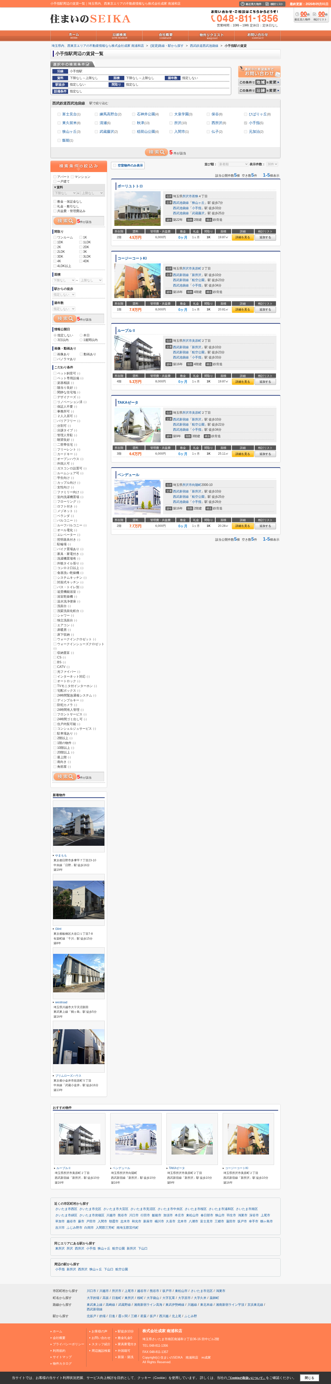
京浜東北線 (255, 1304)
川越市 (111, 1215)
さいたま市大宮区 (115, 1209)
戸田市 (91, 1221)
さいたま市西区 (66, 1209)
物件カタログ (62, 1363)
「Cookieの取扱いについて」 (246, 1378)
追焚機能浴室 (68, 591)
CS (61, 657)
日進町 (116, 1298)
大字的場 (93, 1298)
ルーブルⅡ (127, 330)
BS (61, 662)
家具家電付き (127, 1344)
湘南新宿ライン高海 (148, 1304)
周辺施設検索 (101, 1350)
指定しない (65, 335)
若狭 (195, 196)
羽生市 (231, 1215)
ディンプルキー (70, 700)
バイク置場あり (70, 549)
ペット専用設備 (70, 378)
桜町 (140, 1298)
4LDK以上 (64, 266)
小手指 (256, 123)
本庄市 (179, 1215)
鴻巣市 (242, 1215)
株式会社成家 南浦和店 (162, 1331)
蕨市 (81, 1221)
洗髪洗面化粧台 (70, 611)
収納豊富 (65, 653)
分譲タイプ (67, 430)
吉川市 (60, 1227)
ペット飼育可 (68, 373)
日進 (112, 1316)
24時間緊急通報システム (76, 695)
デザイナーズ (68, 397)
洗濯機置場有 (68, 558)
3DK (60, 256)
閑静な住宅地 (68, 392)
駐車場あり (67, 733)
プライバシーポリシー (68, 1344)
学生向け (65, 478)
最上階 (64, 757)
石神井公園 (148, 114)
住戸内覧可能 (68, 724)
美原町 (196, 268)
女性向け (65, 487)
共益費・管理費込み (71, 211)
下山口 (143, 1248)
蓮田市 (231, 1221)
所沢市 (187, 196)
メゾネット (67, 511)
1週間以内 (90, 340)
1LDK (87, 242)
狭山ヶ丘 (71, 131)
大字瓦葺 (168, 1298)
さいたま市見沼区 (143, 1209)
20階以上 (65, 752)
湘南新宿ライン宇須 (230, 1304)
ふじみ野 (190, 1316)
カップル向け (68, 482)
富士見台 (71, 114)
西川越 (164, 1316)
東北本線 (206, 1304)
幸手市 (253, 1221)
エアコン (65, 625)
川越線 (192, 1304)
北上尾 (176, 1316)
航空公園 (198, 280)
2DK (86, 247)
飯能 (67, 140)
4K (59, 261)
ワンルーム (65, 237)
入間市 (181, 131)
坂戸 (153, 1316)
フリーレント (68, 449)
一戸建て (63, 181)
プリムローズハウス (68, 1075)
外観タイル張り (70, 563)
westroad (61, 1002)
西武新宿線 (181, 275)
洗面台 (64, 606)
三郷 (134, 1316)
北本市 (182, 1221)
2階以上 (64, 738)
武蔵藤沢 (109, 131)
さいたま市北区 (90, 1209)
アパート (63, 177)
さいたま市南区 (247, 1209)
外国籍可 (124, 1350)
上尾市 (265, 1215)
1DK (60, 242)
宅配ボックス (68, 690)
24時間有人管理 (70, 710)
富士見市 (206, 1221)
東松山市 (192, 1215)
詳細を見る (243, 237)
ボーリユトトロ (130, 186)
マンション (82, 177)
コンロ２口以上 (70, 568)
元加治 (256, 131)
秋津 (143, 123)
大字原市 (184, 1298)
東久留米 (71, 123)
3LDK (87, 256)
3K (85, 251)
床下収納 (65, 634)
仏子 (217, 131)
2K (59, 247)
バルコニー (67, 520)
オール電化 (67, 530)
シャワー (65, 615)
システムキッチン (72, 577)
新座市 (148, 1221)
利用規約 (59, 1350)
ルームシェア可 (70, 473)
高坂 (105, 1298)
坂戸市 (242, 1221)
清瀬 (105, 123)
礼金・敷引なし (68, 206)
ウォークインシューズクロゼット (79, 646)
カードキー (67, 454)
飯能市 (156, 1215)
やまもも (61, 855)
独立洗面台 (67, 620)
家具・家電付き (70, 554)
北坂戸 (91, 1316)
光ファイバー (68, 671)
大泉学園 (183, 114)
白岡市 (89, 1227)
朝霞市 (113, 1221)
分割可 (64, 425)
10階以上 (65, 748)
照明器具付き (68, 539)
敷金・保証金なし (69, 201)
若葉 (143, 1316)
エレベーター (68, 535)
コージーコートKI (132, 258)
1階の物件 (66, 743)
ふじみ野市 (74, 1227)
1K (85, 237)
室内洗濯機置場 (70, 497)
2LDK (61, 251)
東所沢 (60, 1248)
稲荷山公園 (148, 131)
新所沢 (196, 275)
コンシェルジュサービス (76, 728)
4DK (86, 261)
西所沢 (219, 123)
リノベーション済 (72, 402)
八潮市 (193, 1221)
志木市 (125, 1221)
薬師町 (214, 1298)
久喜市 (170, 1221)
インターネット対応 (73, 676)
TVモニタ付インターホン (77, 686)
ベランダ (65, 516)
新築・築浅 (126, 1357)
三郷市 (219, 1221)
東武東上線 (94, 1304)
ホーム (57, 1331)
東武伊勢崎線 (175, 1304)
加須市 (168, 1215)
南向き (64, 762)
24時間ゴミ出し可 (72, 719)
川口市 (134, 1215)
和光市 (136, 1221)
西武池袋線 (181, 203)
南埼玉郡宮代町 (128, 1227)
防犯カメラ (67, 705)
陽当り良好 (67, 387)
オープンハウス (70, 459)
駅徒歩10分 (126, 1331)
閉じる (309, 1378)
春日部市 (207, 1215)
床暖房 (64, 630)
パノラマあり (66, 359)
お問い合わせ (101, 1338)
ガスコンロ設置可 (72, 468)
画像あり (63, 354)
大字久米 (200, 1298)
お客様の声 (99, 1331)
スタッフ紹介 (101, 1344)
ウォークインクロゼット (76, 639)
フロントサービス (72, 714)
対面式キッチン (70, 582)
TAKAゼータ (128, 402)
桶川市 (159, 1221)
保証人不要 (67, 406)
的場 (102, 1316)
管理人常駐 (67, 435)
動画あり (90, 354)
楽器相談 (65, 383)
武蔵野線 (124, 1304)
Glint (58, 929)
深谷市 (254, 1215)
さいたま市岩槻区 (91, 1215)
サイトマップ (62, 1357)
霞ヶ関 (123, 1316)
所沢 (180, 123)
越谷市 (71, 1221)
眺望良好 (65, 440)
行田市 (145, 1215)
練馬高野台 (110, 114)
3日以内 (63, 340)
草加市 (60, 1221)
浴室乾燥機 (67, 596)
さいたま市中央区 (170, 1209)
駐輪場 (64, 544)
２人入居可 (67, 416)
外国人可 (65, 463)
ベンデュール (128, 475)
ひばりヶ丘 (260, 114)
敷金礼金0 (125, 1338)
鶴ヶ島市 (266, 1221)
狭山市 (220, 1215)
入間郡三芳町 (105, 1227)
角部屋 (64, 766)
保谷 (217, 114)
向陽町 (196, 485)
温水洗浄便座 (68, 601)
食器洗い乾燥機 (70, 573)
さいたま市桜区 (196, 1209)
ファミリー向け (70, 492)
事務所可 (65, 411)
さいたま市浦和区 (221, 1209)
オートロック (68, 681)
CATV (63, 667)
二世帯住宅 (67, 444)
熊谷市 (122, 1215)
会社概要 (59, 1338)
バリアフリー (68, 421)
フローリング (68, 501)
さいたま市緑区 (66, 1215)
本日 (86, 335)
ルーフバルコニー (72, 525)
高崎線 (110, 1304)
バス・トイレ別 (70, 587)
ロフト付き (67, 506)
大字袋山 (153, 1298)
